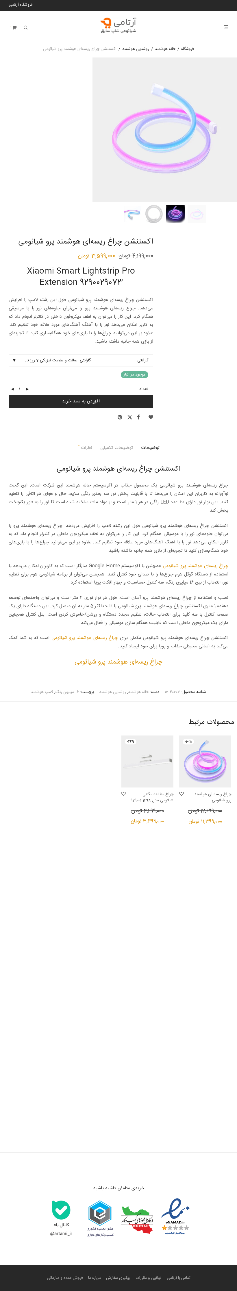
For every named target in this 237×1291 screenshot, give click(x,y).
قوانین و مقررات (149, 1278)
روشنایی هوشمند (135, 49)
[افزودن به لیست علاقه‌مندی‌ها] (148, 418)
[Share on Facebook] (138, 418)
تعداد (143, 389)
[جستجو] (26, 28)
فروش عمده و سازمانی (65, 1278)
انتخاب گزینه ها (222, 823)
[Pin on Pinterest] (120, 418)
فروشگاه (187, 49)
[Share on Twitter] (129, 418)
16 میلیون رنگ (67, 692)
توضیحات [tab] (150, 448)
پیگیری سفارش (118, 1278)
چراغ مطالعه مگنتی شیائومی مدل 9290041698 (152, 797)
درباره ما (94, 1278)
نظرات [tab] (85, 447)
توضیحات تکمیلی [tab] (116, 448)
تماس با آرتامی (178, 1278)
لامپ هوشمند (42, 692)
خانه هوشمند (165, 49)
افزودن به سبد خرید (81, 401)
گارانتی (142, 360)
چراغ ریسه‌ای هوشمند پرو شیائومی (195, 566)
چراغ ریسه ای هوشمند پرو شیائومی (212, 797)
